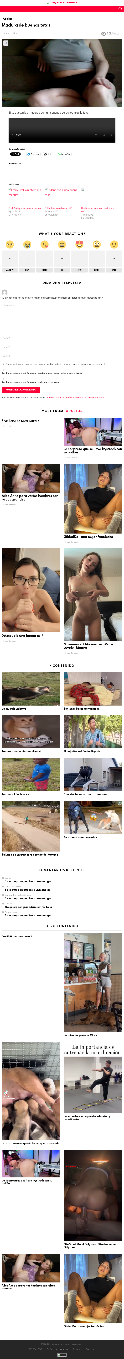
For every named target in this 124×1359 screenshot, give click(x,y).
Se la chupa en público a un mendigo (28, 881)
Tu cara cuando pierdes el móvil (21, 751)
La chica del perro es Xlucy (80, 1035)
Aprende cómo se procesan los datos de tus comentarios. (75, 397)
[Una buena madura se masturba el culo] (97, 197)
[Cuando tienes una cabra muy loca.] (93, 774)
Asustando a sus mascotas (80, 837)
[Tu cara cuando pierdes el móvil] (31, 731)
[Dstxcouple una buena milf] (31, 590)
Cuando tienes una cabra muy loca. (86, 794)
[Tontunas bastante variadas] (93, 688)
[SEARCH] (120, 9)
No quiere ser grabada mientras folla (28, 907)
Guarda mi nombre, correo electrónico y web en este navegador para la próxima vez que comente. (56, 364)
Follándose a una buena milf (58, 208)
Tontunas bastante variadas (81, 708)
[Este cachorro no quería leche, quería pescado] (31, 1091)
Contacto (90, 1349)
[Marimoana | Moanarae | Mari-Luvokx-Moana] (93, 594)
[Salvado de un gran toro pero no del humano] (31, 826)
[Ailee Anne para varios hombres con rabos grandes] (31, 478)
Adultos (74, 411)
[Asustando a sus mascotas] (93, 817)
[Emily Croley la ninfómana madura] (25, 197)
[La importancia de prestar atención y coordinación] (93, 1077)
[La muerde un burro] (31, 688)
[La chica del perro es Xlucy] (93, 982)
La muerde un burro (14, 708)
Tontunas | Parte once (15, 794)
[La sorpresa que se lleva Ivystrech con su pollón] (93, 432)
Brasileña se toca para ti (20, 421)
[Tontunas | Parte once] (31, 774)
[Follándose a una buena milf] (61, 197)
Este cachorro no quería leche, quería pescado (31, 1143)
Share (5, 43)
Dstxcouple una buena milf (22, 636)
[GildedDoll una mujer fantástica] (93, 498)
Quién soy (77, 1349)
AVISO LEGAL (36, 1349)
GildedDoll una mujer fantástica (88, 537)
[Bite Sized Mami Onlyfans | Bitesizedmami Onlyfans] (93, 1195)
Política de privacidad (58, 1349)
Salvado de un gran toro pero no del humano (30, 854)
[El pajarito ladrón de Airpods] (93, 731)
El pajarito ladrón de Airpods (82, 751)
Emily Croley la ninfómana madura (25, 208)
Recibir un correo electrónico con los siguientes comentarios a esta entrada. (42, 373)
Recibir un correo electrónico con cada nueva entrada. (31, 382)
